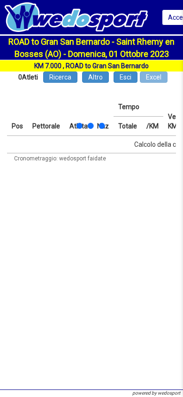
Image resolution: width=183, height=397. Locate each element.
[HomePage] (76, 16)
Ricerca (60, 77)
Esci (125, 77)
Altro (95, 77)
